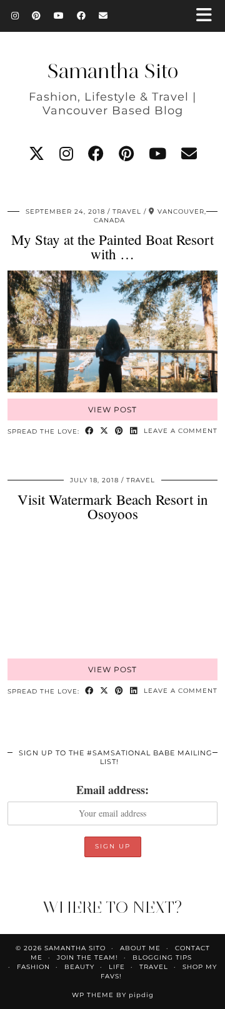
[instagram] (66, 153)
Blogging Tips (162, 957)
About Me (140, 948)
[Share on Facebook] (89, 431)
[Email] (103, 15)
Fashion (33, 967)
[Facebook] (81, 15)
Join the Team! (87, 957)
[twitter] (36, 153)
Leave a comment (181, 431)
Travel (126, 211)
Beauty (79, 967)
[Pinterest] (36, 15)
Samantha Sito (112, 71)
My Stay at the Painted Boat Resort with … (112, 246)
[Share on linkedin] (134, 431)
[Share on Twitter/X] (104, 431)
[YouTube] (59, 15)
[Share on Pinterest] (119, 431)
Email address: (112, 790)
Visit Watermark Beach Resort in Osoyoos (113, 506)
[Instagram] (15, 15)
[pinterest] (126, 153)
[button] (208, 16)
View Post (112, 409)
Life (117, 967)
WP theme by (113, 995)
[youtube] (157, 153)
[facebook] (96, 153)
